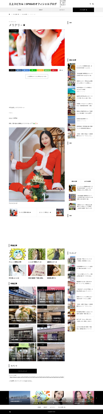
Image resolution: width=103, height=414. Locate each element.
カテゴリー (62, 9)
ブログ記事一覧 (83, 9)
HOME (19, 9)
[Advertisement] (37, 92)
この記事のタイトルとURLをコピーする (36, 76)
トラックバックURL (12, 375)
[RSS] (93, 4)
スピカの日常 (14, 30)
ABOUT (41, 9)
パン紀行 (14, 288)
